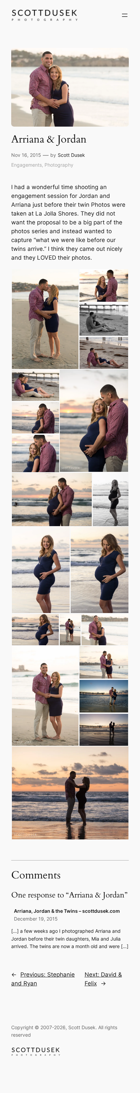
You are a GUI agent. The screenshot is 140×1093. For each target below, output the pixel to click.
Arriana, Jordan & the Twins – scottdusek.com (67, 911)
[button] (45, 319)
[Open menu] (125, 15)
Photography (59, 165)
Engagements (26, 165)
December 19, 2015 (36, 919)
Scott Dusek (71, 155)
